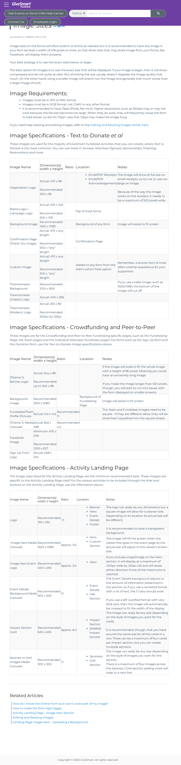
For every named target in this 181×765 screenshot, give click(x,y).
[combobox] (118, 13)
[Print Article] (59, 26)
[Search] (158, 13)
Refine (77, 13)
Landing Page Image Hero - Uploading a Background (50, 722)
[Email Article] (63, 26)
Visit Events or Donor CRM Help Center (35, 13)
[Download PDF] (55, 26)
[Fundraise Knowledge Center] (22, 3)
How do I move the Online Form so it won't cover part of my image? (60, 703)
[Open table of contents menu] (7, 4)
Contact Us (16, 22)
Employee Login (45, 22)
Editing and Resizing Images (33, 717)
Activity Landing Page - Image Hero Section (43, 713)
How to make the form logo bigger (37, 708)
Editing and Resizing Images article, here (119, 125)
